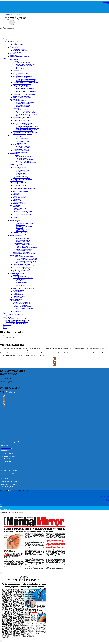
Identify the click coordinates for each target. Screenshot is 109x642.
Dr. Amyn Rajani (104, 496)
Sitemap (107, 500)
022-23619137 (17, 14)
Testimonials (106, 2)
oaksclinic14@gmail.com (15, 16)
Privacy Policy (105, 502)
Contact (107, 499)
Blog (108, 3)
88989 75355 (9, 14)
